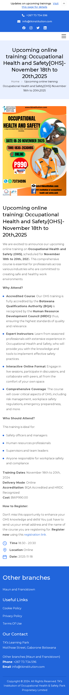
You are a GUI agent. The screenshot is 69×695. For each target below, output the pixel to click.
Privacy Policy (12, 616)
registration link (35, 534)
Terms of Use (12, 623)
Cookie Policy (12, 608)
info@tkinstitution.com (37, 21)
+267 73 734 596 (36, 15)
